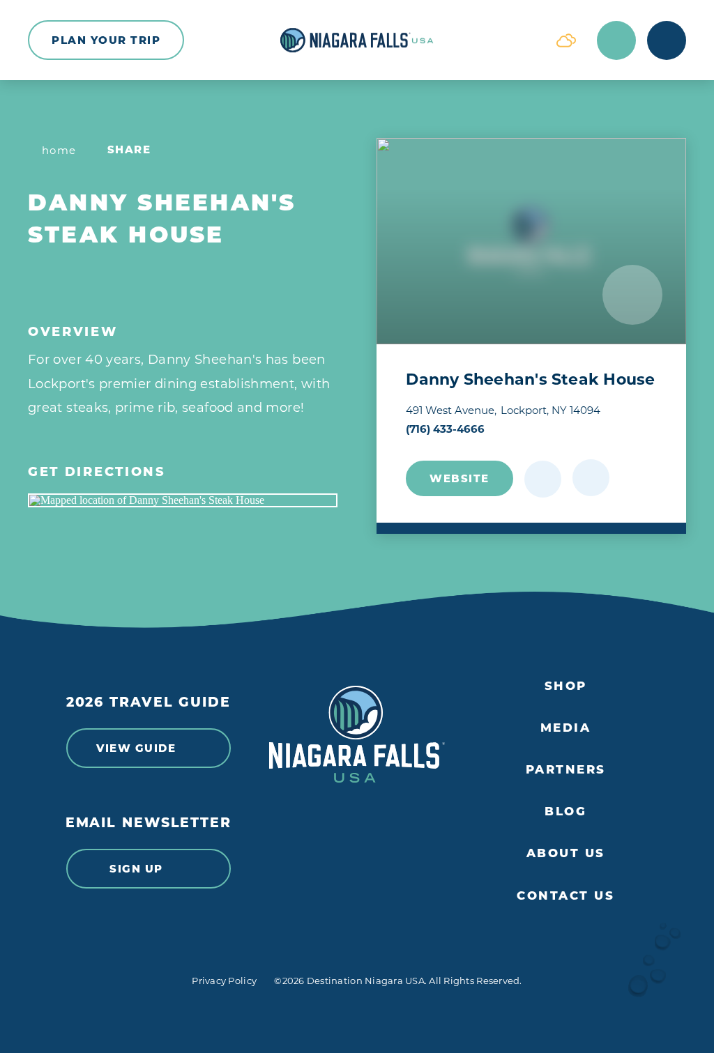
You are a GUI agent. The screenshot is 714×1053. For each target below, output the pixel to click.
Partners (566, 769)
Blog (565, 811)
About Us (565, 853)
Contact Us (565, 895)
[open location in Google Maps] (182, 500)
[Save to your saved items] (542, 479)
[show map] (590, 477)
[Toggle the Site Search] (616, 40)
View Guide (136, 748)
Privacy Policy (224, 980)
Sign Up (136, 868)
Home (59, 150)
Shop (566, 686)
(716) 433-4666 (445, 429)
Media (565, 728)
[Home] (357, 40)
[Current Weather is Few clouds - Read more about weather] (566, 40)
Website (459, 478)
